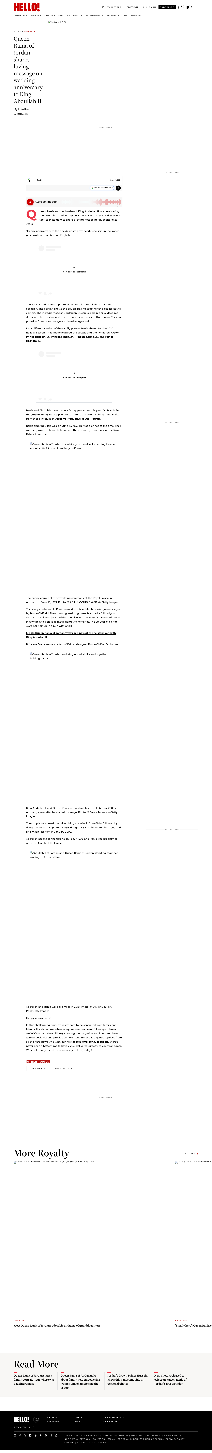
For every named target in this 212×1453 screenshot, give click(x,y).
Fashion (48, 15)
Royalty (35, 15)
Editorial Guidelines (130, 1439)
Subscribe (167, 7)
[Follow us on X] (25, 1435)
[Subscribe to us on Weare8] (51, 1435)
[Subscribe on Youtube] (35, 1435)
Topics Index (109, 1421)
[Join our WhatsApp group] (56, 1435)
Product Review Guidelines (93, 1443)
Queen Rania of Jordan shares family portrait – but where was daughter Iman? (34, 1379)
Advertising (54, 1421)
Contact (80, 1417)
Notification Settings (77, 1439)
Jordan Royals (62, 1068)
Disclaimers (71, 1435)
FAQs (77, 1421)
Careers (69, 1443)
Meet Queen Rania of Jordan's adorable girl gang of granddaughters (57, 1325)
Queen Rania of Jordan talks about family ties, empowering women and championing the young (80, 1381)
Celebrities (19, 15)
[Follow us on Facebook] (20, 1435)
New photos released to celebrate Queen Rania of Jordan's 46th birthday (170, 1379)
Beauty (76, 15)
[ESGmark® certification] (34, 1419)
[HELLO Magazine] (27, 7)
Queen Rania (47, 211)
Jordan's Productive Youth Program (78, 418)
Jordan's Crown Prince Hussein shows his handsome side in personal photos (127, 1379)
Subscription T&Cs (112, 1417)
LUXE (124, 15)
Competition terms (104, 1439)
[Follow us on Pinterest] (46, 1435)
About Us (52, 1417)
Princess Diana (35, 644)
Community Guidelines (115, 1435)
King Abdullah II (88, 211)
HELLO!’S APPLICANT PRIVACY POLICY (165, 1439)
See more (190, 1154)
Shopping (112, 15)
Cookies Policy (90, 1435)
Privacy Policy (172, 1435)
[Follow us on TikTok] (30, 1435)
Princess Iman (60, 336)
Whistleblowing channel (146, 1435)
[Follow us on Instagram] (15, 1435)
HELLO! (38, 180)
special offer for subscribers (90, 1041)
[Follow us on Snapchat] (41, 1435)
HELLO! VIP (136, 15)
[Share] (118, 188)
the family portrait (68, 328)
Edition (132, 7)
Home (17, 31)
